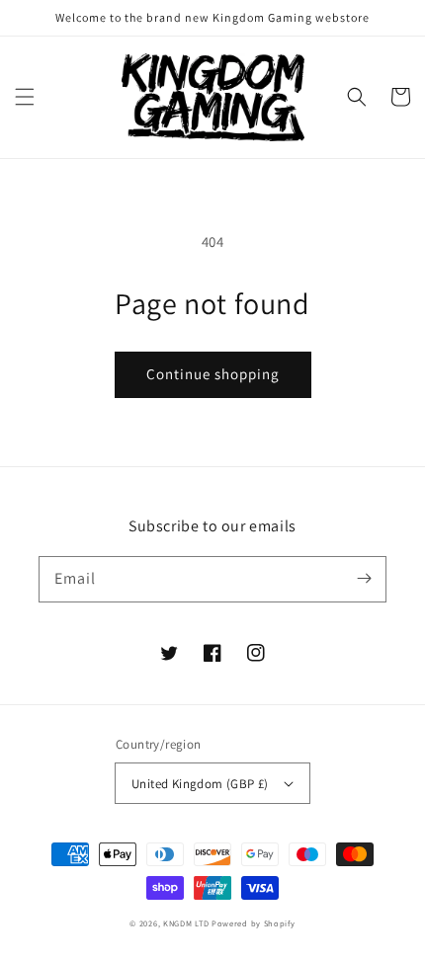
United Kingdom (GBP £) (200, 783)
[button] (24, 97)
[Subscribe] (363, 579)
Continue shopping (213, 373)
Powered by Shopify (254, 923)
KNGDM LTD (186, 923)
